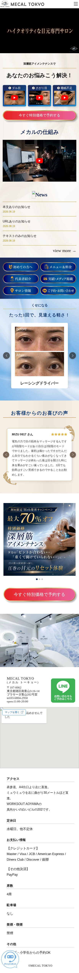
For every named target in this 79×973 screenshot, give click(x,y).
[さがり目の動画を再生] (39, 98)
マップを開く (12, 712)
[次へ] (72, 355)
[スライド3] (42, 579)
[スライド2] (39, 579)
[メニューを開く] (75, 4)
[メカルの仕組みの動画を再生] (39, 161)
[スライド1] (37, 579)
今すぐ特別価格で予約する (39, 115)
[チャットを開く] (10, 959)
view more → (64, 250)
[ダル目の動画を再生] (14, 98)
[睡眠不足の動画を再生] (64, 98)
